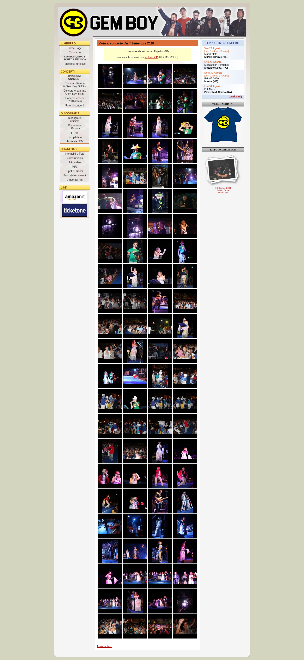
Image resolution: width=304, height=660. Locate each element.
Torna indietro (104, 646)
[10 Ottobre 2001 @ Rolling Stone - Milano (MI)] (223, 170)
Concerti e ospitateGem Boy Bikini (74, 92)
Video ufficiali (75, 158)
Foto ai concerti (74, 105)
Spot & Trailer (74, 171)
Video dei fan (75, 179)
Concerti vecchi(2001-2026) (74, 100)
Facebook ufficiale (75, 63)
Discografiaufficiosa (74, 127)
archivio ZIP (151, 57)
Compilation (75, 137)
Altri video (75, 162)
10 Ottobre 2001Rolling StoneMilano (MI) (223, 190)
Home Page (75, 48)
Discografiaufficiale (74, 119)
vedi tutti (235, 96)
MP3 (75, 166)
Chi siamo (75, 52)
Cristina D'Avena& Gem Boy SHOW (74, 85)
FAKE (74, 132)
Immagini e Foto (74, 153)
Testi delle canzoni (74, 175)
